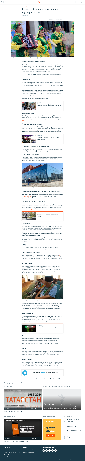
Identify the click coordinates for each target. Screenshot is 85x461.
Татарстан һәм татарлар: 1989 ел (13, 390)
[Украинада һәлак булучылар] (62, 399)
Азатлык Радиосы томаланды (10, 450)
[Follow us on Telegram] (52, 450)
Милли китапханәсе (27, 196)
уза (59, 255)
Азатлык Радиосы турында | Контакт (12, 452)
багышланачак (30, 87)
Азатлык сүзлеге (49, 416)
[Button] (50, 19)
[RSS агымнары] (55, 450)
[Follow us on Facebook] (43, 450)
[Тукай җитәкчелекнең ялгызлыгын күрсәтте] (29, 216)
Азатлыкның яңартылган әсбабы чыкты (15, 420)
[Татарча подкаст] (81, 2)
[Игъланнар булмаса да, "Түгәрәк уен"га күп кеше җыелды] (29, 139)
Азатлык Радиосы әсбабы (28, 452)
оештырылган (38, 83)
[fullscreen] (40, 408)
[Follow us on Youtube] (46, 450)
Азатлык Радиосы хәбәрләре (29, 450)
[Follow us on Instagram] (49, 450)
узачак (23, 267)
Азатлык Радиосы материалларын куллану (11, 455)
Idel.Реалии (72, 2)
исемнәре (30, 209)
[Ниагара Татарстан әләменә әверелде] (29, 328)
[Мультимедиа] (77, 2)
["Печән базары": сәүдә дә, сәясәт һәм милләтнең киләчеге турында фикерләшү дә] (29, 106)
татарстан (24, 6)
